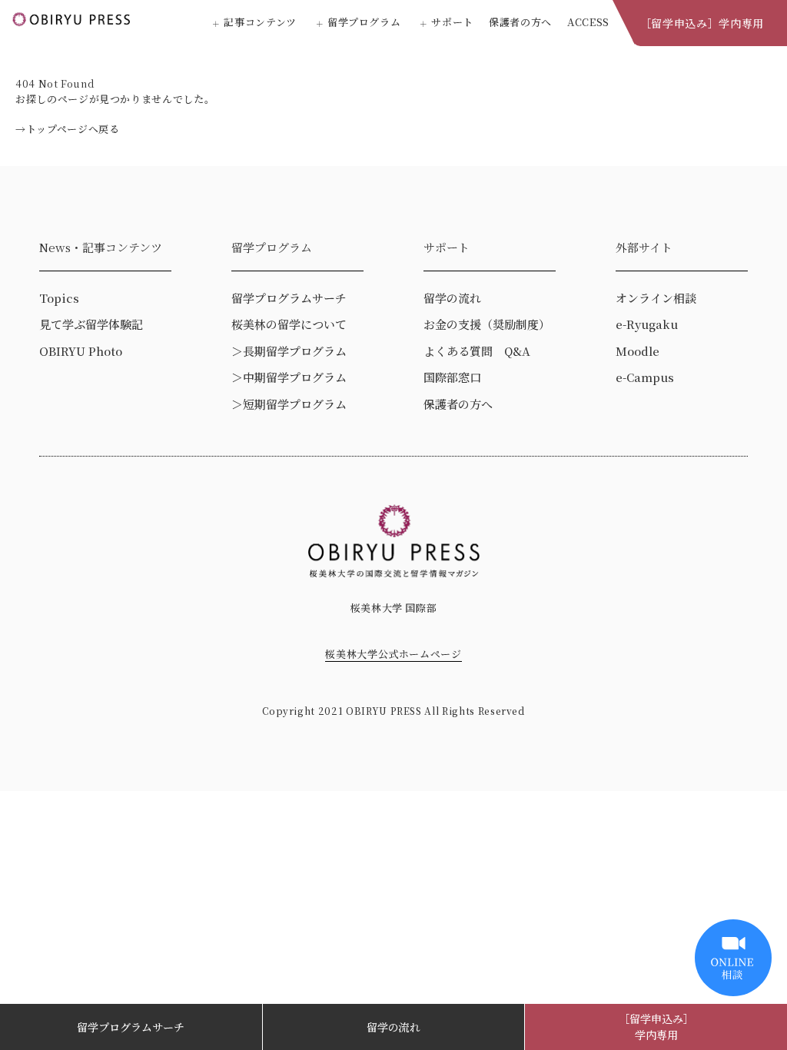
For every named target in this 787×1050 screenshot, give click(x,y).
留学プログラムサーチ (130, 1027)
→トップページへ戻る (67, 128)
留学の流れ (393, 1027)
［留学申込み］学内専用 (702, 23)
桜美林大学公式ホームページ (393, 653)
